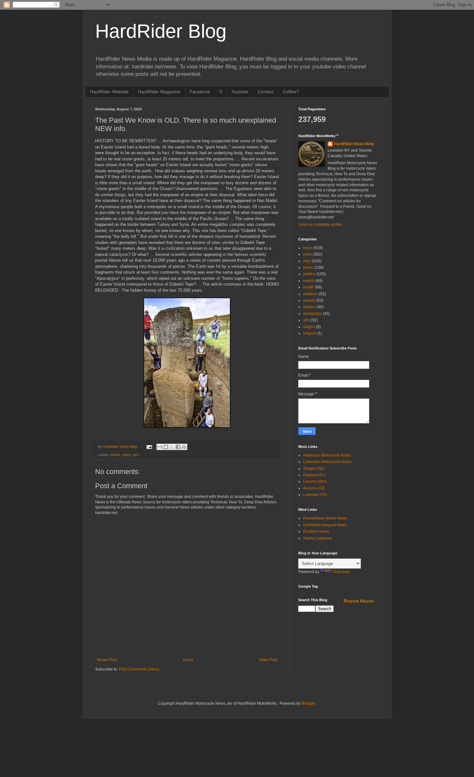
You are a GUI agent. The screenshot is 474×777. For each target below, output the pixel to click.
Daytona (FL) (314, 475)
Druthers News (316, 531)
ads (306, 320)
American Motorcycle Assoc (327, 455)
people (309, 300)
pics (136, 455)
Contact (265, 91)
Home (188, 660)
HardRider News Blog (354, 144)
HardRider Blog (160, 31)
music (308, 267)
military (309, 307)
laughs (309, 327)
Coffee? (291, 91)
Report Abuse (359, 600)
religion (309, 333)
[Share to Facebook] (178, 447)
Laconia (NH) (315, 481)
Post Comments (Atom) (139, 669)
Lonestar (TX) (315, 494)
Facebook (200, 91)
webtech (310, 294)
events (115, 455)
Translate (341, 572)
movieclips (312, 313)
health (308, 287)
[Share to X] (172, 447)
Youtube (240, 91)
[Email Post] (149, 447)
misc (307, 261)
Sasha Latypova (317, 538)
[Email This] (159, 447)
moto (307, 254)
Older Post (268, 660)
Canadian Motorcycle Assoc (327, 461)
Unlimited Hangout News (325, 525)
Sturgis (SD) (313, 468)
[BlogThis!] (166, 447)
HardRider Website (109, 91)
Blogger (308, 703)
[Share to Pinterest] (184, 447)
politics (309, 274)
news (127, 455)
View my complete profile (320, 224)
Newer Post (107, 660)
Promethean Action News (325, 518)
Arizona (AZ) (314, 488)
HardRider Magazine (159, 91)
